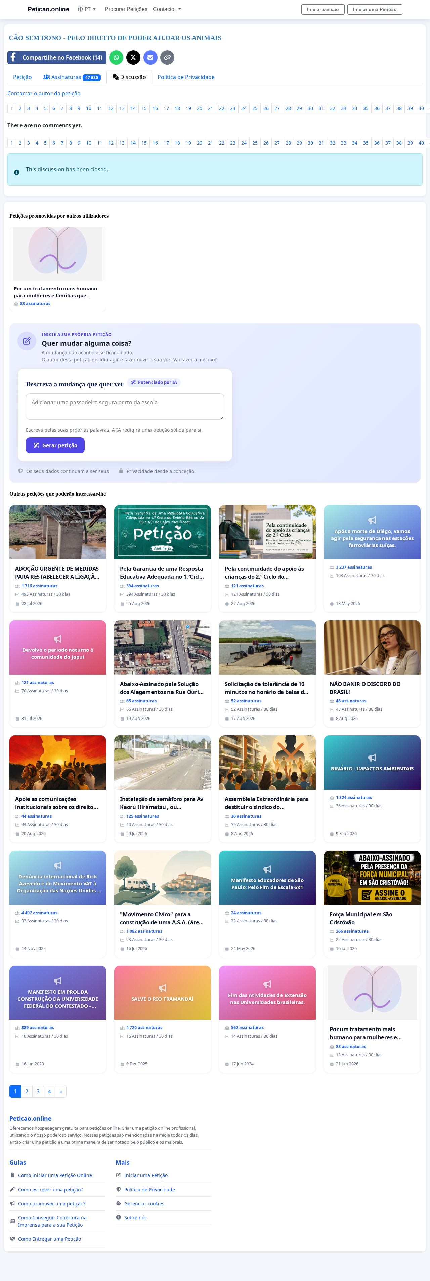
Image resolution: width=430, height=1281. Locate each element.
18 (177, 108)
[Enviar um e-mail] (150, 57)
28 (288, 108)
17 (166, 108)
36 (377, 108)
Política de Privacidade (186, 77)
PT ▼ (91, 9)
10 (88, 108)
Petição (22, 77)
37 (388, 108)
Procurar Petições (126, 9)
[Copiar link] (167, 57)
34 (354, 108)
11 (99, 108)
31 (321, 108)
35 (366, 108)
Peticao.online (48, 9)
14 (133, 108)
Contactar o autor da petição (44, 93)
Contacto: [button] (165, 9)
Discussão (132, 77)
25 (255, 108)
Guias (17, 1162)
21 (210, 108)
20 (199, 108)
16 (155, 108)
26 (266, 108)
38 (399, 108)
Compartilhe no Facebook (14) (62, 57)
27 (277, 108)
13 (122, 108)
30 (310, 108)
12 (111, 108)
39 (410, 108)
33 (343, 108)
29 (299, 108)
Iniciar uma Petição (375, 9)
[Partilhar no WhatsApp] (116, 57)
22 (221, 108)
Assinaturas (74, 77)
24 (244, 108)
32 (332, 108)
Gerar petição (59, 445)
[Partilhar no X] (133, 57)
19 (188, 108)
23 (232, 108)
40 (421, 108)
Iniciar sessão (323, 9)
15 (144, 108)
